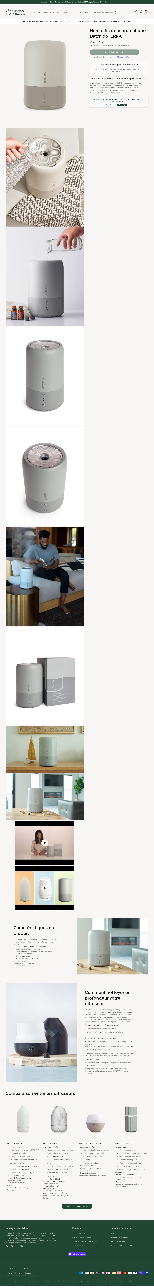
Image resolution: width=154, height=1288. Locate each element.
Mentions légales (128, 1281)
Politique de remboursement (31, 1281)
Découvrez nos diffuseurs (77, 1206)
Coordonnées (97, 1281)
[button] (42, 12)
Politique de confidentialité (51, 1281)
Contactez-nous (77, 1245)
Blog (112, 1233)
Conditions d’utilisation (68, 1281)
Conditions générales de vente (112, 1281)
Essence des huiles (15, 1281)
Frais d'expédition (105, 45)
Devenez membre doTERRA (81, 1237)
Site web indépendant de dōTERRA (84, 1241)
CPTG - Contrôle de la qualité (121, 1245)
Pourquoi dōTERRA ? (79, 1233)
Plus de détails (123, 57)
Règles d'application (117, 1241)
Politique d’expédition (84, 1281)
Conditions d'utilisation (119, 1237)
